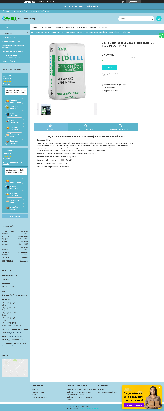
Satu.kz (92, 406)
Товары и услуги (41, 32)
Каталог (69, 27)
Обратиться (92, 6)
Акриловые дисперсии (11, 42)
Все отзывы (15, 216)
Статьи (93, 27)
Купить (109, 67)
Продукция (7, 33)
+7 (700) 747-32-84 (104, 389)
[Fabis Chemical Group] (9, 19)
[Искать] (151, 18)
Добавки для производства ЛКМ (79, 392)
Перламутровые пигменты (12, 51)
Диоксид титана (8, 37)
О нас (34, 394)
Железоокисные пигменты (76, 394)
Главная (35, 27)
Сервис (58, 27)
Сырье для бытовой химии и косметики (81, 389)
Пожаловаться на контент (89, 408)
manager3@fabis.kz (14, 336)
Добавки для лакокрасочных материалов (13, 46)
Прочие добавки (8, 61)
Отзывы (102, 27)
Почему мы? (46, 27)
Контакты (81, 27)
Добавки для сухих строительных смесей (65, 32)
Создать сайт (41, 1)
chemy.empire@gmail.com (107, 392)
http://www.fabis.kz (14, 333)
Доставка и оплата (39, 397)
